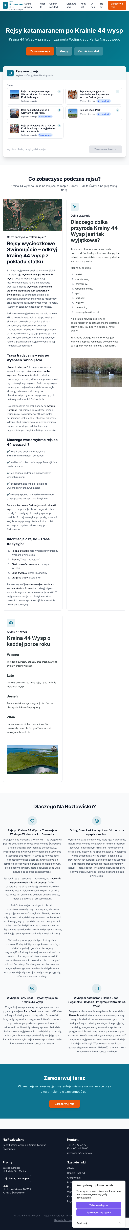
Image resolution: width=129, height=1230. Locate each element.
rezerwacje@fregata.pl (79, 1153)
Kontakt (83, 5)
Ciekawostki (71, 5)
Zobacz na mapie (19, 1178)
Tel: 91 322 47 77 (76, 1145)
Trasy (101, 5)
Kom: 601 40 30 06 (77, 1148)
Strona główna (28, 5)
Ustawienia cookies (64, 1220)
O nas (93, 5)
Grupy (64, 51)
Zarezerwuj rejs (117, 5)
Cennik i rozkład (53, 5)
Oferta (42, 5)
